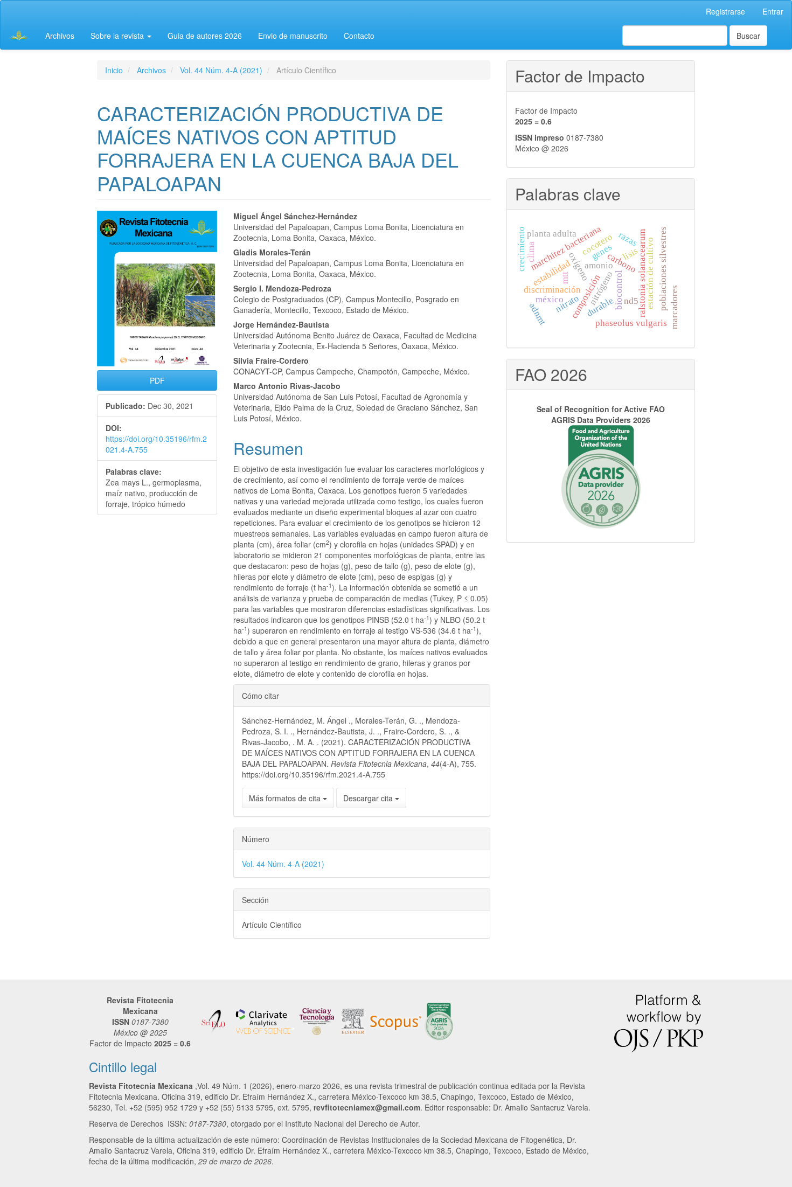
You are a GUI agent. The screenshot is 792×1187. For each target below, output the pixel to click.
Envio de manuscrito (293, 35)
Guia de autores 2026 (205, 35)
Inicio (114, 70)
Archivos (59, 35)
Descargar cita (369, 798)
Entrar (772, 11)
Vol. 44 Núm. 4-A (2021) (221, 70)
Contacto (359, 35)
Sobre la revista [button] (118, 35)
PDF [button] (157, 380)
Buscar (748, 35)
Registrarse (725, 11)
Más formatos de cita (286, 798)
